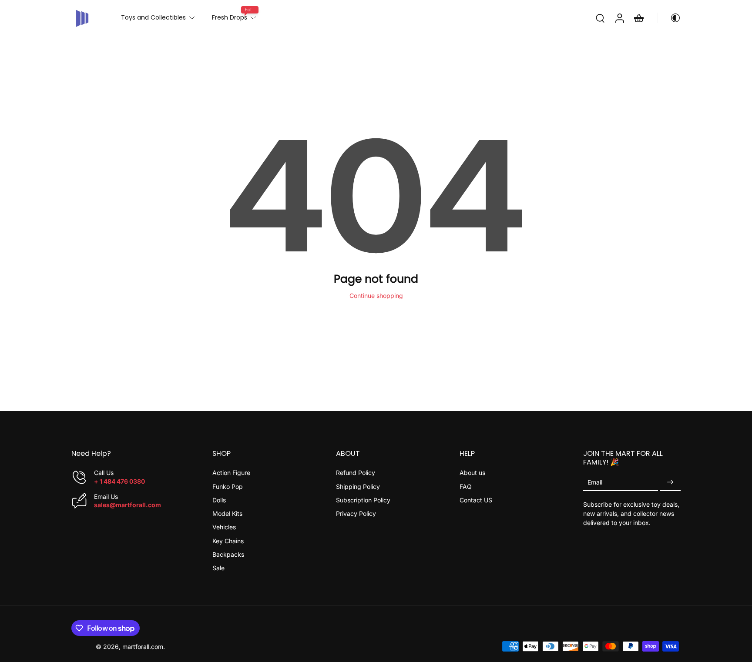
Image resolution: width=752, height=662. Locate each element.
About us (472, 472)
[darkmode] (669, 18)
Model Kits (227, 513)
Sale (218, 568)
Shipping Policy (358, 486)
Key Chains (228, 540)
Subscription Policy (363, 500)
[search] (600, 18)
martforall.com (142, 646)
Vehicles (224, 527)
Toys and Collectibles (153, 17)
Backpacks (228, 554)
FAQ (466, 486)
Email (595, 482)
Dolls (219, 500)
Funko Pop (227, 486)
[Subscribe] (670, 482)
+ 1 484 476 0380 (119, 481)
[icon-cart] (638, 18)
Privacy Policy (356, 513)
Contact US (476, 500)
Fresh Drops (229, 17)
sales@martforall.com (127, 504)
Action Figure (231, 472)
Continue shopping (376, 295)
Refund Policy (355, 472)
